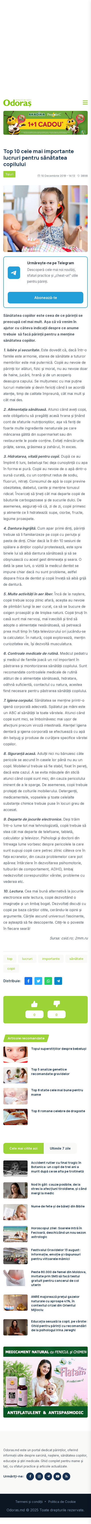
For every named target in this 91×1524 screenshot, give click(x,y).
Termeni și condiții (29, 1502)
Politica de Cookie (62, 1502)
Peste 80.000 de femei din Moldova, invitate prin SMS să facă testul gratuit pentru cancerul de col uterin (58, 1278)
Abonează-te (45, 297)
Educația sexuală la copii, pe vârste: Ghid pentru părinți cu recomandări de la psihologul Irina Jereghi (59, 1325)
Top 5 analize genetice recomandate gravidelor (50, 1071)
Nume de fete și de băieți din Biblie (58, 1206)
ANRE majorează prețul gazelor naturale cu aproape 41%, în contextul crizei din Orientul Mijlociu (55, 1303)
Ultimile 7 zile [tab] (60, 1148)
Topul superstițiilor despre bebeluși (58, 1048)
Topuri (9, 174)
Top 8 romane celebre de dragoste (58, 1111)
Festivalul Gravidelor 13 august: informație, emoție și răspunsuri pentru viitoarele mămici (56, 1254)
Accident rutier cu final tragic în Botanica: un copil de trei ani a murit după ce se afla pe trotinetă (57, 1166)
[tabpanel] (45, 1248)
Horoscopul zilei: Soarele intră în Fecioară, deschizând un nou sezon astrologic (58, 1232)
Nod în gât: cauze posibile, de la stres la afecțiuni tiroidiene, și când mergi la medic (59, 1188)
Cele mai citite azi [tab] (23, 1148)
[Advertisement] (45, 48)
